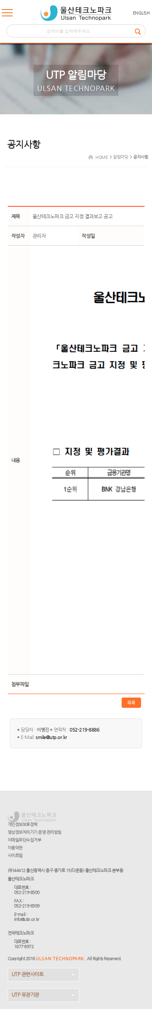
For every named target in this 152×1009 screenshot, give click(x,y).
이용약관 (15, 847)
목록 (131, 702)
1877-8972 (24, 946)
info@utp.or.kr (26, 919)
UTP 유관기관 (25, 994)
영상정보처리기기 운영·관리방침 (35, 832)
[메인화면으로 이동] (76, 13)
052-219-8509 (27, 905)
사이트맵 (15, 855)
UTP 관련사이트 (28, 974)
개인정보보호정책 (22, 824)
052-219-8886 (84, 729)
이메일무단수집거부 (24, 839)
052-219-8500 (27, 892)
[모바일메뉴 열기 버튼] (7, 14)
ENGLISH (141, 12)
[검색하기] (140, 31)
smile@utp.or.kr (51, 737)
